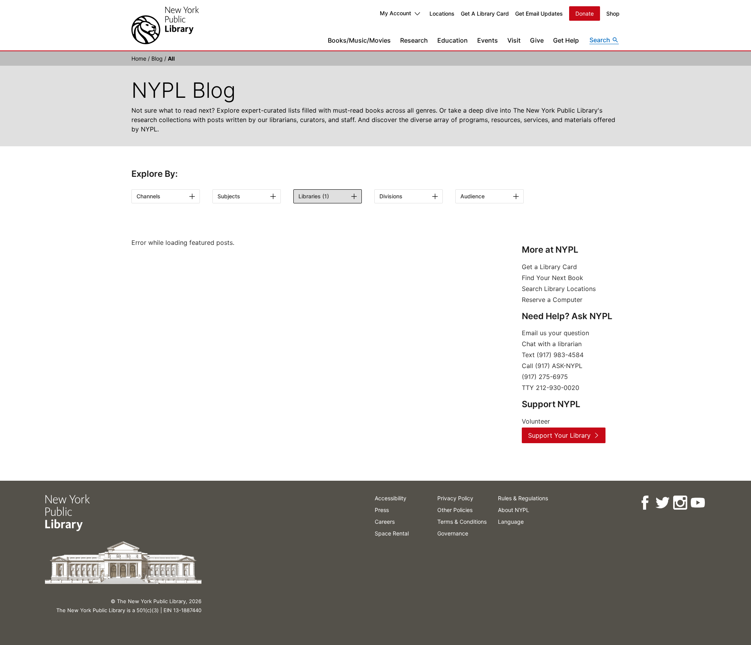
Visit (514, 40)
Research (414, 40)
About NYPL (513, 510)
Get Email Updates (539, 13)
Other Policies (455, 510)
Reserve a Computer (552, 300)
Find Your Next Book (552, 278)
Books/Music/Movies (359, 40)
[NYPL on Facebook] (644, 503)
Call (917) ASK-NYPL (552, 366)
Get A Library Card (485, 13)
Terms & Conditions (462, 521)
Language (511, 521)
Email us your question (555, 333)
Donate (584, 13)
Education (452, 40)
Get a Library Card (549, 267)
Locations (442, 13)
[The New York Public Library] (165, 25)
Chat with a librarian (552, 344)
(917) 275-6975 (545, 377)
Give (537, 40)
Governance (452, 533)
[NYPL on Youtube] (697, 503)
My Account (395, 13)
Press (382, 510)
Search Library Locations (559, 289)
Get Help (566, 40)
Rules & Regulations (523, 498)
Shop (613, 13)
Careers (385, 521)
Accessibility (390, 498)
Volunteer (536, 421)
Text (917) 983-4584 (553, 355)
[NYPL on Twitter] (662, 503)
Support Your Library (559, 435)
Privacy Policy (455, 498)
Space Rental (392, 533)
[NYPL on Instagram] (679, 503)
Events (487, 40)
